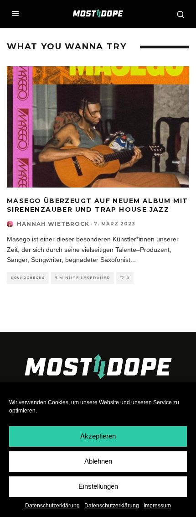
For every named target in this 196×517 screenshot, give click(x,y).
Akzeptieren (98, 436)
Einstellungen (98, 486)
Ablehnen (98, 461)
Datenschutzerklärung (52, 505)
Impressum (157, 505)
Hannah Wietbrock (53, 223)
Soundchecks (27, 278)
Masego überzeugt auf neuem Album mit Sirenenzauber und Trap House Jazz (97, 205)
